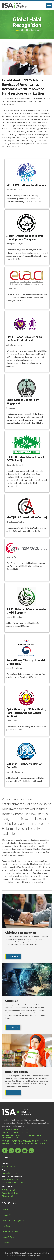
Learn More (13, 956)
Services (6, 1226)
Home (16, 30)
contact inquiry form (32, 1143)
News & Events (9, 1237)
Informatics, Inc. (33, 1255)
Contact (6, 1242)
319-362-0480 (8, 1166)
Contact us (13, 1027)
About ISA (7, 1215)
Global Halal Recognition (13, 1220)
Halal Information (10, 1231)
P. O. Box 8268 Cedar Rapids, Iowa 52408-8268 (10, 1193)
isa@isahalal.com (9, 1173)
